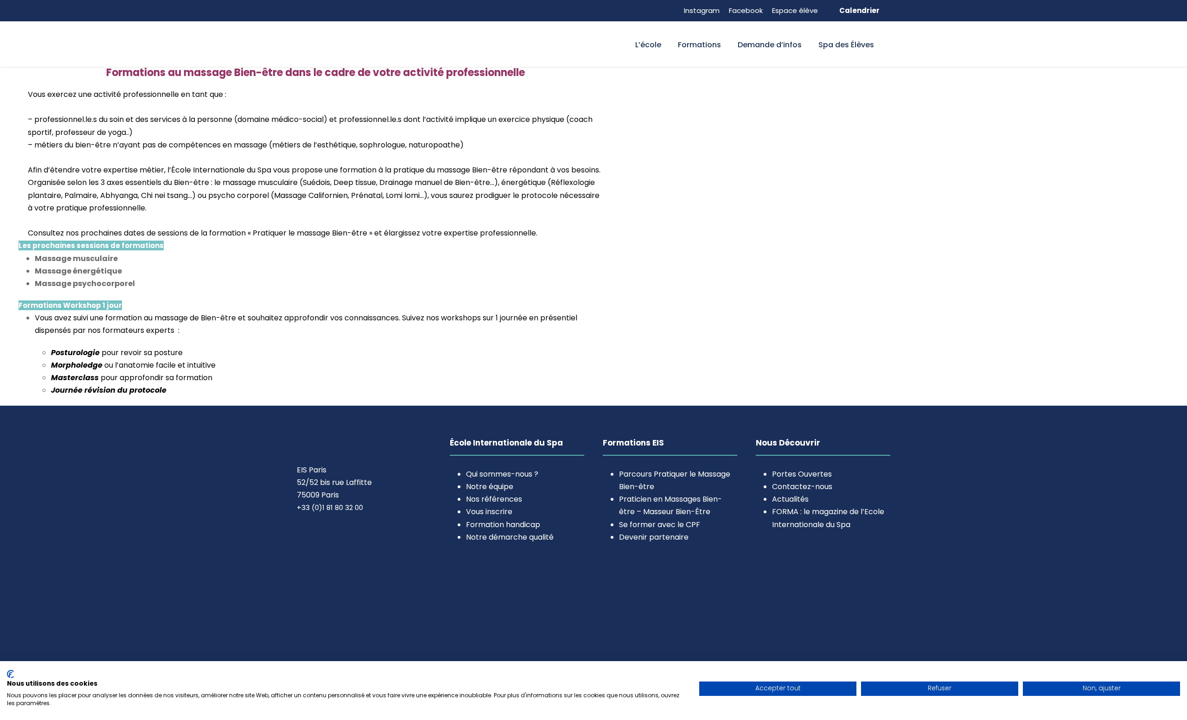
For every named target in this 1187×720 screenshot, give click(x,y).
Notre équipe (489, 486)
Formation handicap (503, 524)
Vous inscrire (489, 511)
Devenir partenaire (654, 537)
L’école (648, 44)
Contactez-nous (802, 486)
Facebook (746, 10)
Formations (699, 44)
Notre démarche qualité (510, 537)
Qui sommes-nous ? (502, 474)
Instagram (702, 10)
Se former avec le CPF (659, 524)
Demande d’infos (770, 44)
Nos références (494, 499)
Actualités (790, 499)
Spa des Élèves (846, 44)
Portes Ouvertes (802, 474)
